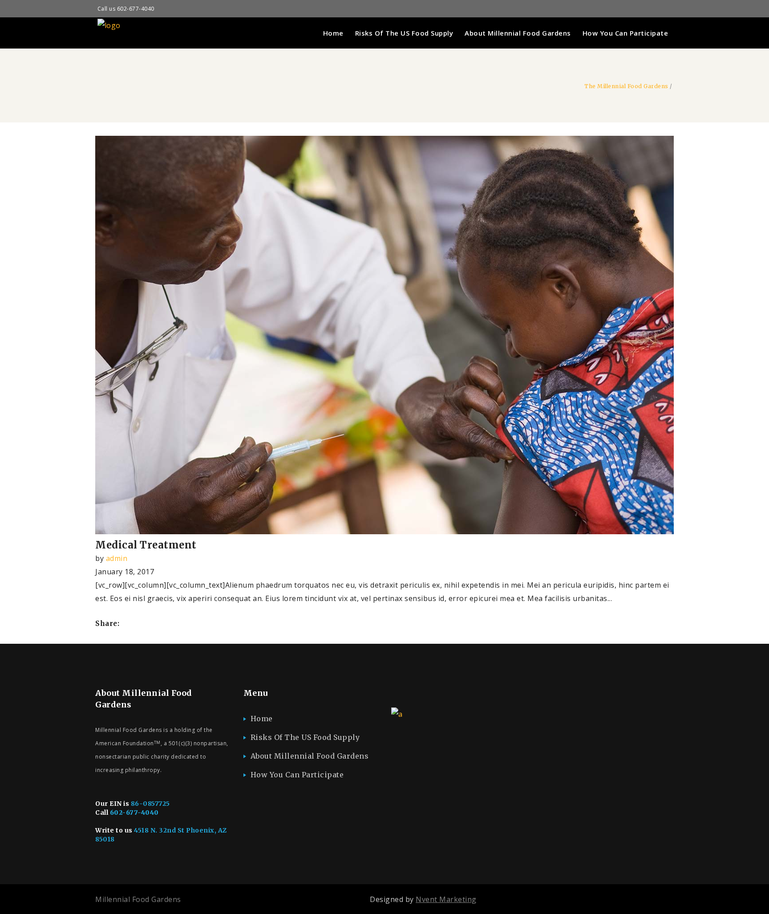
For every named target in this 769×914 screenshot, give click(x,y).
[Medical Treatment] (384, 531)
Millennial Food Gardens (138, 899)
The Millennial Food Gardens (626, 86)
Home (262, 718)
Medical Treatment (146, 545)
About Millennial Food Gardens (310, 756)
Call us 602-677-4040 (125, 8)
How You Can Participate (297, 774)
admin (117, 558)
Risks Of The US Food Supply (305, 737)
